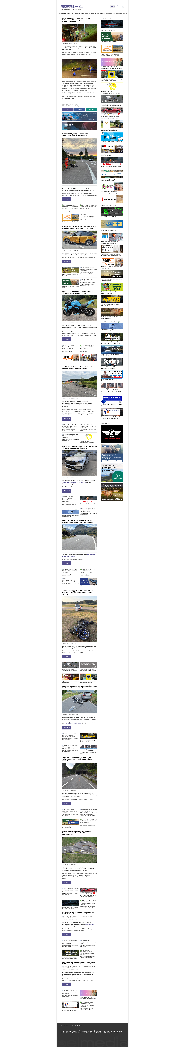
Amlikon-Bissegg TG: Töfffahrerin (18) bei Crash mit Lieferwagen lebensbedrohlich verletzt (77, 592)
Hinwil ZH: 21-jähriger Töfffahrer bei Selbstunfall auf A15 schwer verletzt (75, 134)
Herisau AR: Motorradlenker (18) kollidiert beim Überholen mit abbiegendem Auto (79, 447)
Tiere (117, 13)
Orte (76, 13)
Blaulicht (120, 13)
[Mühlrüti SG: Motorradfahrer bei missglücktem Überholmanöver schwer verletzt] (79, 308)
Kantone (68, 13)
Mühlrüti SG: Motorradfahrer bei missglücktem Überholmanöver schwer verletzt (79, 292)
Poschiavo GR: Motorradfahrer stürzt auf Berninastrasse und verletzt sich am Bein (77, 521)
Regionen (64, 13)
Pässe (98, 13)
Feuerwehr (105, 13)
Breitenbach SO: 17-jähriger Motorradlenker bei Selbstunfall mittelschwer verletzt (78, 913)
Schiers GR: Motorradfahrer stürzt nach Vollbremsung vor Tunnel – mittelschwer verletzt (77, 759)
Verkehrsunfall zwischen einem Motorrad (74, 482)
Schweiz (60, 13)
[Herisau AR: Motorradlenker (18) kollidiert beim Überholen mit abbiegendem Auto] (79, 463)
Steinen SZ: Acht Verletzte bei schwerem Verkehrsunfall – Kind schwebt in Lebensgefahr (77, 832)
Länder (78, 13)
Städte (72, 13)
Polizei (101, 13)
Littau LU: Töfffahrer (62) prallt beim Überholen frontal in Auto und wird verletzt (79, 687)
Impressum (64, 1025)
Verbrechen (87, 13)
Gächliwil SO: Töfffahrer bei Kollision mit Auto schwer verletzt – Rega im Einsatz (79, 367)
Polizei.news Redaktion (73, 43)
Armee (114, 13)
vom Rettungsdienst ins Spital (73, 723)
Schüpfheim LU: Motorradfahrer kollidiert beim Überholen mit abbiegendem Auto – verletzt (79, 227)
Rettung (110, 13)
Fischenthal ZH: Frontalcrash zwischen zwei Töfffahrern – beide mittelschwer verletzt (78, 963)
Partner (125, 13)
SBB (95, 13)
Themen (82, 13)
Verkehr (92, 13)
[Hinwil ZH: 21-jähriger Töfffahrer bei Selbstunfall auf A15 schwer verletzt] (79, 161)
